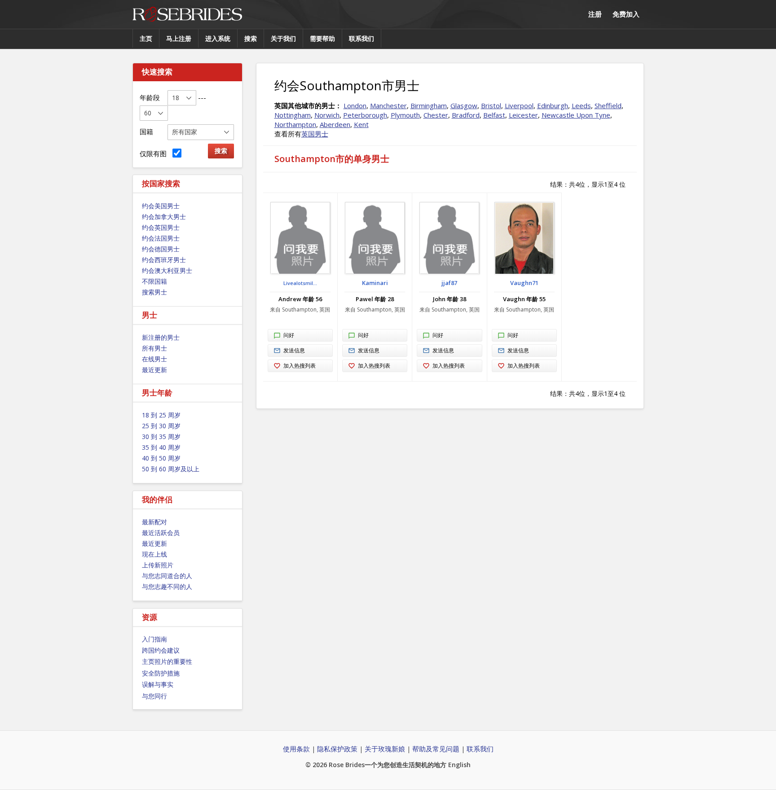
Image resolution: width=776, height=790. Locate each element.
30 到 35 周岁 (161, 436)
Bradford (466, 114)
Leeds (581, 105)
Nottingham (292, 114)
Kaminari (375, 283)
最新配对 (154, 522)
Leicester (523, 114)
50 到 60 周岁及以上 (170, 469)
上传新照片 (157, 565)
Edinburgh (552, 105)
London (355, 105)
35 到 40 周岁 (161, 447)
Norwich (327, 114)
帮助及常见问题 (435, 748)
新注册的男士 (161, 337)
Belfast (494, 114)
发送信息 (294, 350)
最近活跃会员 (161, 532)
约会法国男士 (161, 238)
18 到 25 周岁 (161, 415)
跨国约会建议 (161, 650)
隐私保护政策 (337, 748)
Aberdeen (335, 124)
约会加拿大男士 (164, 216)
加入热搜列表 (299, 365)
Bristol (491, 105)
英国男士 (314, 133)
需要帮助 (322, 38)
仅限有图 (155, 153)
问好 (288, 335)
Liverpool (519, 105)
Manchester (388, 105)
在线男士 (154, 359)
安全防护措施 (161, 673)
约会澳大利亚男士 (167, 270)
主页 (146, 38)
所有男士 (154, 348)
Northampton (295, 124)
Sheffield (608, 105)
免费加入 (626, 13)
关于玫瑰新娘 (385, 748)
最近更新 (154, 369)
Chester (435, 114)
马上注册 (178, 38)
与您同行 (154, 696)
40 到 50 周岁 (161, 458)
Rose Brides (187, 14)
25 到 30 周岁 (161, 425)
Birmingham (428, 105)
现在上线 (154, 554)
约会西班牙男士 (164, 259)
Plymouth (405, 114)
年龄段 (150, 97)
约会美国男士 (161, 206)
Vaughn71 (524, 283)
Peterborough (365, 114)
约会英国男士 (161, 227)
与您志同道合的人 (167, 575)
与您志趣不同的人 (167, 586)
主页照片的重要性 (167, 661)
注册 (595, 13)
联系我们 (361, 38)
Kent (361, 124)
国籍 (146, 131)
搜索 (250, 38)
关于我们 (283, 38)
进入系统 (217, 38)
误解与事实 (157, 684)
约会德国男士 (161, 249)
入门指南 (154, 639)
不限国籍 (154, 281)
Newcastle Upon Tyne (576, 114)
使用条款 (296, 748)
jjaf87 (449, 283)
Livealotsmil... (300, 283)
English (459, 764)
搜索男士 (154, 292)
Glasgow (463, 105)
